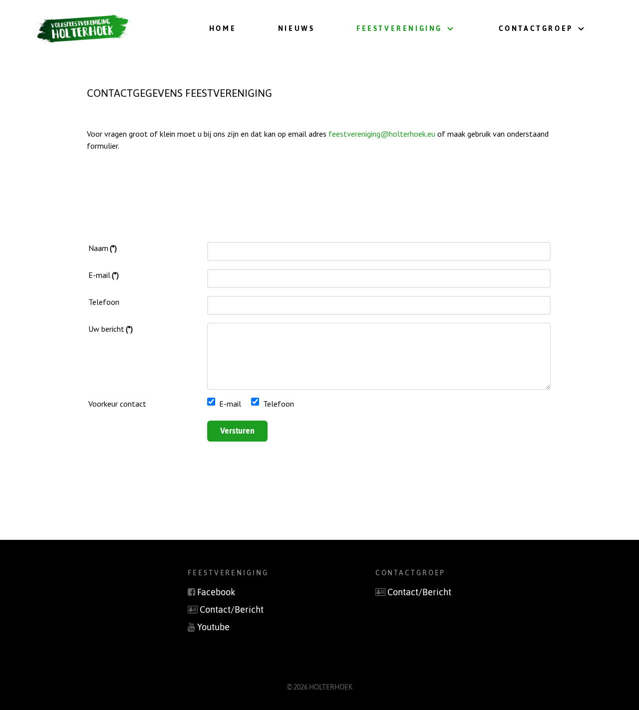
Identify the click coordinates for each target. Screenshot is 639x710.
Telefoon (103, 302)
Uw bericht (110, 329)
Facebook (216, 592)
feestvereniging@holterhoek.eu (381, 134)
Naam (102, 248)
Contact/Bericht (232, 610)
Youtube (213, 627)
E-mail (103, 275)
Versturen (237, 430)
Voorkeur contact (117, 404)
